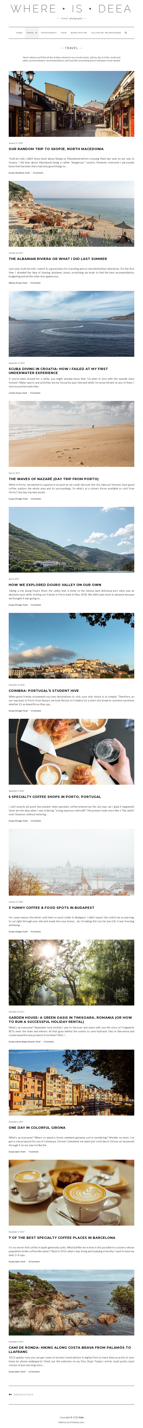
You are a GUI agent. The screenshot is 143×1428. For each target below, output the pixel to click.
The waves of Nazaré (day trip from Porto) (54, 479)
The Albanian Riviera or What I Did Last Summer (58, 259)
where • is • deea (71, 9)
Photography (49, 33)
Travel (31, 33)
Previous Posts (23, 1394)
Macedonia (19, 173)
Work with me (79, 33)
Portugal (18, 499)
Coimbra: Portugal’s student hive (44, 691)
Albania (12, 283)
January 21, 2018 (16, 902)
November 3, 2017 (16, 1342)
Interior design (21, 1041)
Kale (81, 1417)
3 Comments (49, 1041)
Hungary (18, 931)
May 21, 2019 (14, 473)
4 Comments (36, 931)
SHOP (64, 33)
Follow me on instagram (106, 33)
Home (19, 33)
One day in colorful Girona (37, 1128)
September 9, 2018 (16, 791)
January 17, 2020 (16, 143)
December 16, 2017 (16, 1012)
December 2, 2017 (16, 1122)
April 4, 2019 (14, 579)
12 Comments (34, 1371)
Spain (17, 1152)
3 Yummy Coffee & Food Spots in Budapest (52, 908)
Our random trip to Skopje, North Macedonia (56, 149)
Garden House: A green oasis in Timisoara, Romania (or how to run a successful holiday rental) (70, 1020)
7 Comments (33, 1152)
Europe (11, 173)
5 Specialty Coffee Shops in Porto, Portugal (55, 797)
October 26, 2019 (16, 253)
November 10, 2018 (16, 685)
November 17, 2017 (16, 1232)
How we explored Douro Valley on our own (55, 585)
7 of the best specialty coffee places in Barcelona (62, 1238)
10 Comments (34, 1261)
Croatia (12, 393)
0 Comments (38, 173)
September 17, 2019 (17, 363)
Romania (31, 1041)
